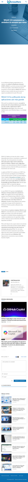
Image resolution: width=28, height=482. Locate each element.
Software (14, 17)
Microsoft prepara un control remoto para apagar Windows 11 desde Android (19, 418)
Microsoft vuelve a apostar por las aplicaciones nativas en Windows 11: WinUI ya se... (19, 399)
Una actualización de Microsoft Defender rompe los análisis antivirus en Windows (18, 466)
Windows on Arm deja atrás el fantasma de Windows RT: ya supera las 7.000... (18, 428)
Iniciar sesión (23, 356)
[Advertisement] (14, 66)
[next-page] (4, 350)
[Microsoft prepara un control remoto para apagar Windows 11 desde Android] (6, 419)
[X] (13, 49)
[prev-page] (2, 350)
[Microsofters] (14, 2)
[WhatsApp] (16, 49)
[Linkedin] (19, 49)
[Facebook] (10, 49)
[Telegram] (22, 49)
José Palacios (14, 30)
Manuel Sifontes (4, 346)
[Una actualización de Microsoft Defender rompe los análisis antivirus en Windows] (6, 467)
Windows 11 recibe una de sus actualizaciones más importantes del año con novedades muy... (19, 409)
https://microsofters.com (15, 282)
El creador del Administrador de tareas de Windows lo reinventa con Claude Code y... (19, 437)
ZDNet (7, 271)
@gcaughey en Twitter (15, 177)
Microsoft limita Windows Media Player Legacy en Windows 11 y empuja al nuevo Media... (19, 457)
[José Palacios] (6, 287)
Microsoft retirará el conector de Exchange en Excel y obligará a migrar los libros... (19, 447)
